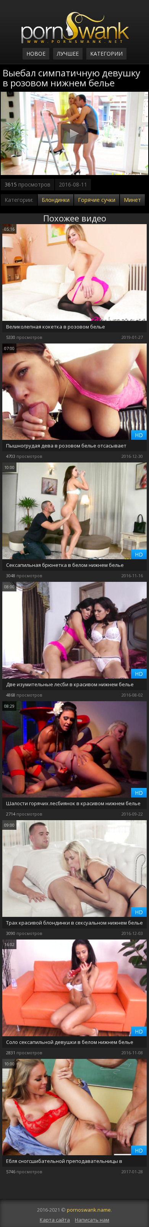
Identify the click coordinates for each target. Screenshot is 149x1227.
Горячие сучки (96, 199)
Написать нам (92, 1219)
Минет (132, 199)
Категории (106, 53)
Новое (35, 53)
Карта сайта (55, 1219)
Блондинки (56, 199)
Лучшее (68, 53)
